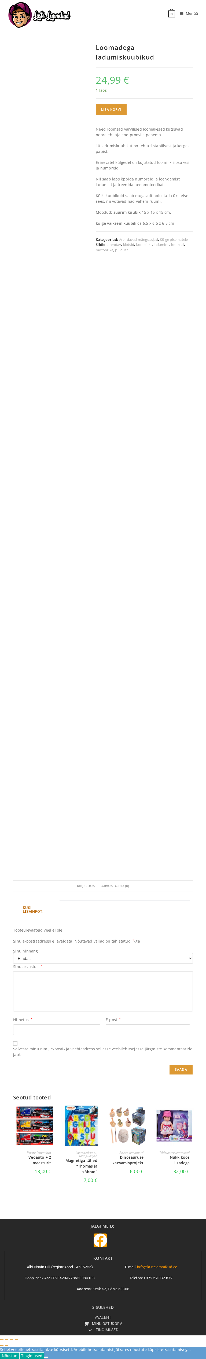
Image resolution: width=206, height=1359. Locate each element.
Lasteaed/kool (86, 1152)
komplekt (144, 244)
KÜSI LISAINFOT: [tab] (33, 910)
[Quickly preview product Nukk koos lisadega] (191, 1115)
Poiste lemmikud (39, 1152)
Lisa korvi (111, 109)
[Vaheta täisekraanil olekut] (7, 1339)
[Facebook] (100, 1240)
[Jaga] (11, 1339)
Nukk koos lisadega (180, 1160)
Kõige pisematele (174, 239)
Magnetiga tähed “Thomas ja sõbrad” (81, 1166)
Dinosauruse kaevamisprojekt (128, 1160)
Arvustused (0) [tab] (115, 886)
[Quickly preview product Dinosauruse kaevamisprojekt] (144, 1115)
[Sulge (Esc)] (17, 1339)
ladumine (161, 244)
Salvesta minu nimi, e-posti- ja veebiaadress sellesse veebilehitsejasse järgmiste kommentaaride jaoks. (102, 1051)
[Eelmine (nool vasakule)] (2, 1345)
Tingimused (31, 1355)
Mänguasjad (88, 1156)
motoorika (104, 250)
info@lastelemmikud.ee (157, 1267)
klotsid (128, 244)
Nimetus (22, 1019)
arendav (114, 244)
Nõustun (9, 1355)
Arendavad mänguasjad (138, 239)
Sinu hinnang (25, 951)
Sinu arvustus (27, 966)
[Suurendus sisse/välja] (2, 1339)
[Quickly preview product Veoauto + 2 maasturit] (52, 1115)
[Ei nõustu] (46, 1357)
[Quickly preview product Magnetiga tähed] (98, 1115)
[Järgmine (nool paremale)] (7, 1345)
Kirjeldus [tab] (86, 886)
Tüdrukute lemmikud (174, 1152)
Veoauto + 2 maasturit (39, 1160)
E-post (113, 1019)
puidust (121, 250)
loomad (177, 244)
